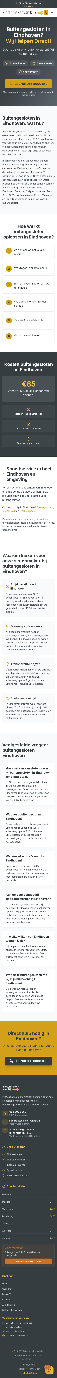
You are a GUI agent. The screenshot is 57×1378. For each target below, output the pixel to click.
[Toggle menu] (52, 12)
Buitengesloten (45, 507)
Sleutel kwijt (8, 510)
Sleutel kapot (27, 510)
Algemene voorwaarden (28, 1369)
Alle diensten (8, 1305)
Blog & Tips (7, 1294)
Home (5, 1283)
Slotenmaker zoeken (12, 1310)
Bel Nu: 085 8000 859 (28, 1261)
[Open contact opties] (49, 1370)
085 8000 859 (17, 1111)
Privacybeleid (28, 1364)
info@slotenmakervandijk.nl (24, 1120)
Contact (6, 1299)
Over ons (6, 1289)
